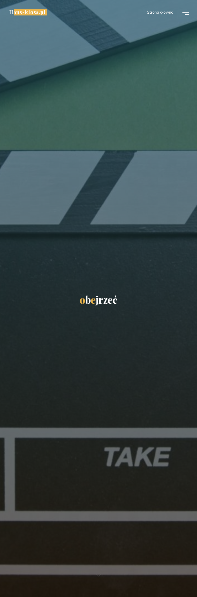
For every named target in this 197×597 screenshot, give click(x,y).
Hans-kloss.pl (27, 12)
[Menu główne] (184, 12)
